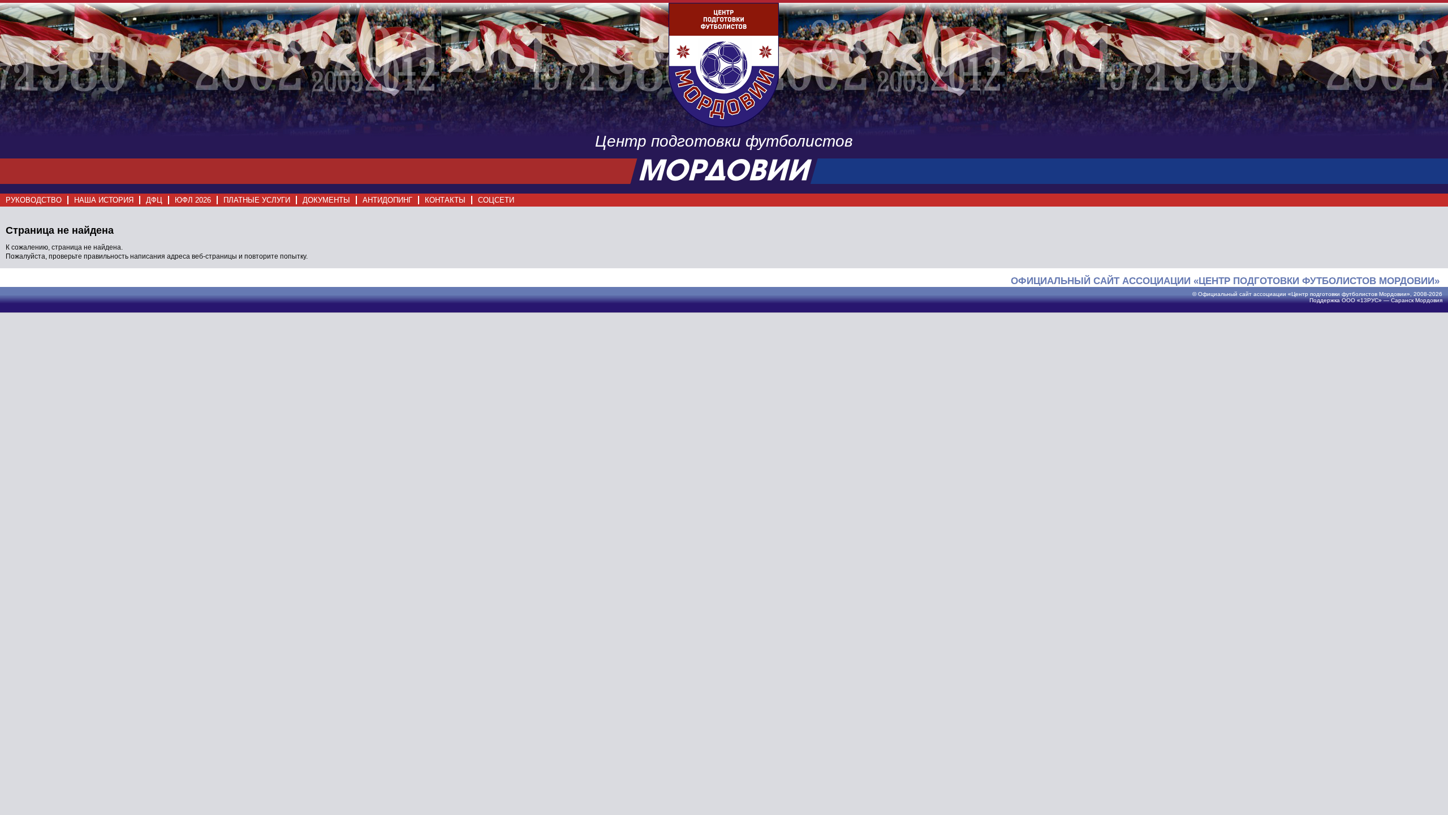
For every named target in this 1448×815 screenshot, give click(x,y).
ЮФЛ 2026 (193, 200)
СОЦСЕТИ (496, 200)
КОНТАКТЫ (445, 200)
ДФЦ (154, 200)
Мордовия (1428, 300)
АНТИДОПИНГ (387, 200)
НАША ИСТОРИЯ (103, 200)
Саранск (1402, 300)
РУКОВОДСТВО (34, 200)
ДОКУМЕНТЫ (326, 200)
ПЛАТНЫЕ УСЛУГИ (256, 200)
